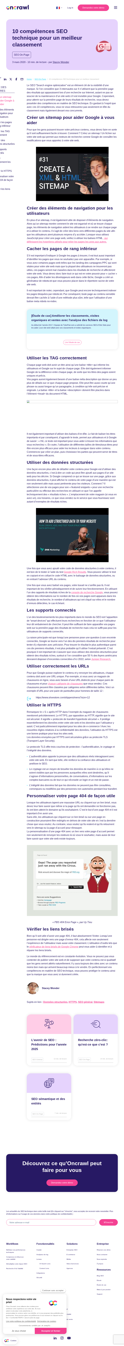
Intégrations (40, 1273)
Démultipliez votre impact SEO (16, 1264)
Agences (70, 1268)
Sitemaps (99, 1002)
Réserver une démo (104, 1250)
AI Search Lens (44, 1264)
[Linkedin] (55, 1338)
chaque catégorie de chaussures (65, 683)
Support (99, 1294)
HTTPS (73, 1002)
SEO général (85, 1002)
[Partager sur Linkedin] (5, 79)
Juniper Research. (101, 659)
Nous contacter (102, 1254)
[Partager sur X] (10, 79)
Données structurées (55, 1002)
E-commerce (71, 1254)
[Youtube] (69, 1338)
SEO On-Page (21, 55)
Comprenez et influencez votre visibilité (15, 1258)
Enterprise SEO (72, 1250)
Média (69, 1259)
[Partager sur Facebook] (16, 79)
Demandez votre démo (93, 7)
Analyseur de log (42, 1254)
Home (29, 79)
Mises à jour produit (103, 1289)
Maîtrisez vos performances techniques (15, 1251)
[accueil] (17, 7)
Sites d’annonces (73, 1264)
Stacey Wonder (61, 62)
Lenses (39, 1259)
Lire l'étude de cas (72, 342)
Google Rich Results (75, 572)
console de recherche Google (87, 592)
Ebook (99, 1280)
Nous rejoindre (102, 1259)
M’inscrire (108, 1222)
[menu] (116, 8)
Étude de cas (101, 1285)
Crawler (39, 1250)
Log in (70, 8)
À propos (100, 1264)
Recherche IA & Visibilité (14, 1268)
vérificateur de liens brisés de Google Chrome (53, 946)
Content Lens (44, 1268)
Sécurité (39, 1277)
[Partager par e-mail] (22, 79)
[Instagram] (62, 1338)
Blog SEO (100, 1276)
